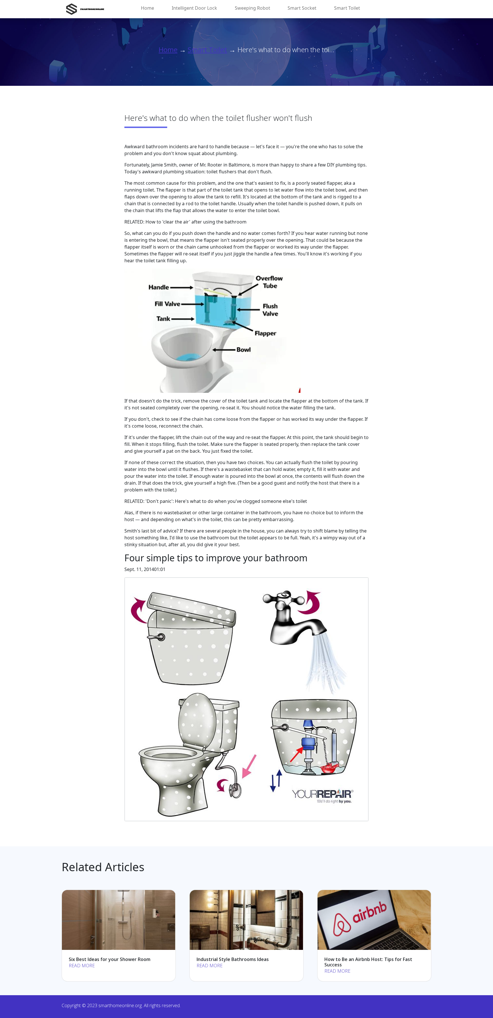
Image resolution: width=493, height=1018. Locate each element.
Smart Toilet (347, 8)
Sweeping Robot (252, 8)
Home (147, 8)
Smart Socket (302, 8)
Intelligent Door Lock (194, 8)
